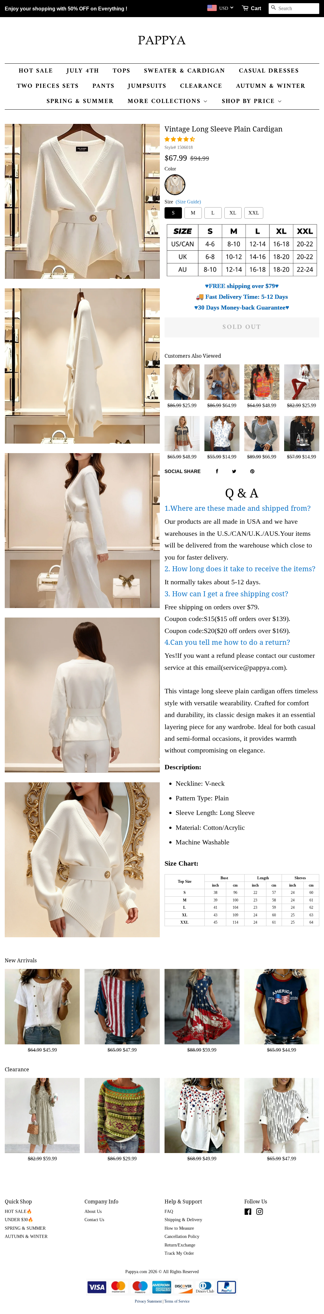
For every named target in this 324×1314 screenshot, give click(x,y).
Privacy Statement (148, 1301)
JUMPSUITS (147, 86)
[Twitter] (234, 472)
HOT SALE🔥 (18, 1211)
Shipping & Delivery (183, 1219)
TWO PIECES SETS (48, 86)
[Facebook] (217, 472)
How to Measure (179, 1228)
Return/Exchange (180, 1245)
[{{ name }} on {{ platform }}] (248, 1213)
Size (183, 201)
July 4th (83, 71)
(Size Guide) (188, 201)
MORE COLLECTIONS (165, 101)
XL (232, 212)
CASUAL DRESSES (269, 71)
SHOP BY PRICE (249, 101)
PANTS (103, 86)
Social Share (183, 471)
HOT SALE (36, 71)
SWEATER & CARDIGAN (184, 71)
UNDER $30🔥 (19, 1219)
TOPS (121, 71)
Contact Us (94, 1219)
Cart (256, 8)
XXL (253, 212)
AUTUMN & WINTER (271, 86)
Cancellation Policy (182, 1236)
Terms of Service (177, 1301)
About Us (93, 1211)
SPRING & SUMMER (80, 101)
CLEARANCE (201, 86)
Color (170, 168)
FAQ (169, 1211)
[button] (180, 139)
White (175, 178)
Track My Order (179, 1253)
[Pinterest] (252, 472)
